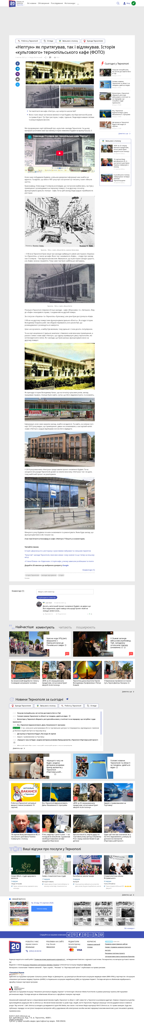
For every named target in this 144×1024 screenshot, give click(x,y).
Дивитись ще (124, 133)
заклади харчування (48, 575)
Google (66, 565)
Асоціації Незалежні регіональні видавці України (41, 965)
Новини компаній (93, 944)
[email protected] (16, 1019)
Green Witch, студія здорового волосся (23, 877)
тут (10, 962)
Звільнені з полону (70, 41)
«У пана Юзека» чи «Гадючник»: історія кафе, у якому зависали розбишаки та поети (59, 561)
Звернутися (50, 947)
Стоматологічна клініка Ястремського (113, 877)
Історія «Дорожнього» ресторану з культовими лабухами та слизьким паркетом (58, 551)
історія (61, 575)
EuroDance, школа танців (83, 876)
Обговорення (43, 3)
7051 (56, 57)
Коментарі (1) (89, 570)
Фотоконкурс (70, 3)
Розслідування (57, 3)
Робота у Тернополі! (29, 41)
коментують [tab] (45, 627)
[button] (67, 699)
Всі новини (31, 3)
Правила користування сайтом (116, 944)
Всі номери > (129, 928)
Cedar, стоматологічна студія (54, 876)
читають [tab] (65, 627)
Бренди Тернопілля (95, 41)
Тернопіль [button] (20, 5)
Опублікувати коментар (47, 597)
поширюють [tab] (85, 627)
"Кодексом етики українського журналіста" (50, 959)
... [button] (78, 3)
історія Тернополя (32, 575)
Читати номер (42, 909)
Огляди (50, 41)
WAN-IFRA (87, 965)
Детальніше (30, 947)
